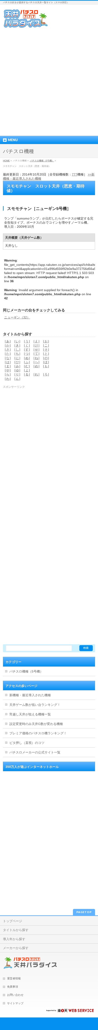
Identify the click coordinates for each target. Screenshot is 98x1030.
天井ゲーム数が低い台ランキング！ (34, 705)
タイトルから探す (15, 930)
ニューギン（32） (17, 317)
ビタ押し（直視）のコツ (26, 743)
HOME (6, 160)
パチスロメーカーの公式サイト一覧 (34, 752)
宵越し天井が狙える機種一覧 (30, 714)
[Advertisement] (49, 82)
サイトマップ (15, 1003)
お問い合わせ (15, 994)
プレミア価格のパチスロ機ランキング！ (38, 733)
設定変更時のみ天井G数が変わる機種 (36, 724)
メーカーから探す (15, 948)
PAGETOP (84, 912)
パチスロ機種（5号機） (42, 160)
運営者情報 (14, 978)
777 (74, 174)
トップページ (12, 921)
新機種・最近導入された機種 (30, 695)
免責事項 (12, 986)
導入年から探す (14, 939)
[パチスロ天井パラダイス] (26, 26)
